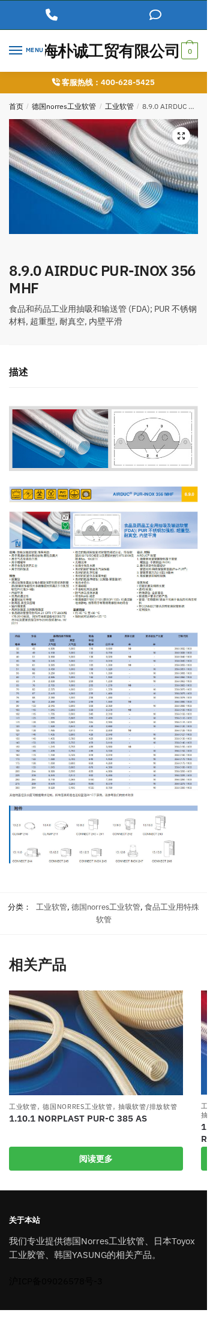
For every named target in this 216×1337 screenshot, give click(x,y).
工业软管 (119, 106)
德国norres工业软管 (64, 106)
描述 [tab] (18, 372)
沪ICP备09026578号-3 (56, 1281)
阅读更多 (96, 1158)
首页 (16, 106)
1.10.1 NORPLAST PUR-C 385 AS (78, 1118)
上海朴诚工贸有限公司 (103, 50)
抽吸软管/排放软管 (147, 1106)
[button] (181, 136)
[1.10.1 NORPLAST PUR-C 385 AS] (96, 1042)
